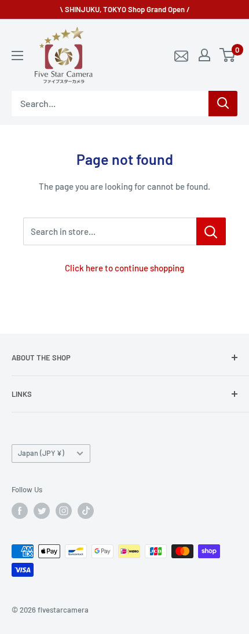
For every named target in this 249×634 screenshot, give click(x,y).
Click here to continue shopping (124, 268)
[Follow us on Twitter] (42, 511)
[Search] (222, 103)
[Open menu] (17, 55)
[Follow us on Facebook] (20, 511)
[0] (228, 55)
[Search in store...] (211, 231)
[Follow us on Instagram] (64, 511)
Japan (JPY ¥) (41, 453)
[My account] (204, 55)
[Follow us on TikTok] (86, 511)
